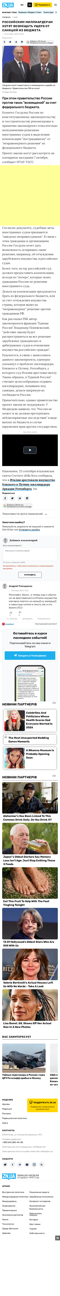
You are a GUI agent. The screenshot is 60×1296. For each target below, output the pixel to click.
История (33, 1219)
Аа (30, 5)
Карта (5, 1123)
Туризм (33, 1228)
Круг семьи (34, 1224)
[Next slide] (55, 12)
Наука (5, 1219)
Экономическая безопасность (37, 1207)
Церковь (6, 1233)
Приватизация (9, 1210)
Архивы (6, 1104)
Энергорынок (8, 1206)
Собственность (37, 1233)
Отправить (30, 575)
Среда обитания (10, 1228)
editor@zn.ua (46, 1151)
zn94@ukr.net (39, 1147)
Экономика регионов (12, 1215)
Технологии (8, 1224)
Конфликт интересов (39, 1201)
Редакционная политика (14, 1118)
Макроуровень (9, 1201)
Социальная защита (39, 1192)
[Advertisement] (30, 195)
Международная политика (15, 1197)
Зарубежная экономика (41, 1197)
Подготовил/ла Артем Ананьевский (22, 513)
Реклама (6, 1113)
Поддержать (44, 5)
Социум (33, 1215)
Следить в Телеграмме (32, 655)
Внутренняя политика (13, 1192)
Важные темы (9, 12)
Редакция (7, 1109)
